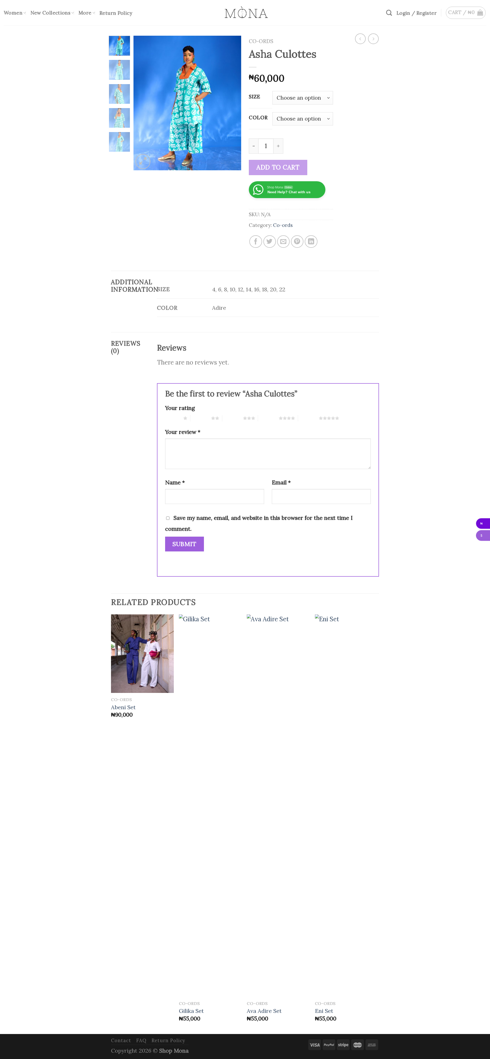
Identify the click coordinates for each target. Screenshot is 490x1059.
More (85, 13)
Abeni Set (123, 707)
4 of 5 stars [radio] (268, 418)
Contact (121, 1040)
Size (254, 96)
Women (13, 13)
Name (175, 482)
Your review (182, 431)
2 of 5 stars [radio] (200, 418)
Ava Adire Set (264, 1010)
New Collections (51, 13)
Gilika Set (191, 1010)
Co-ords (261, 41)
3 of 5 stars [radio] (232, 418)
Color (258, 117)
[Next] (232, 103)
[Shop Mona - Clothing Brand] (245, 12)
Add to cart (278, 167)
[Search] (389, 13)
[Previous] (142, 103)
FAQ (141, 1040)
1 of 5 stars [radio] (173, 418)
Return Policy (116, 13)
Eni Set (324, 1010)
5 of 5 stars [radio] (308, 418)
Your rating (180, 407)
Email (281, 482)
